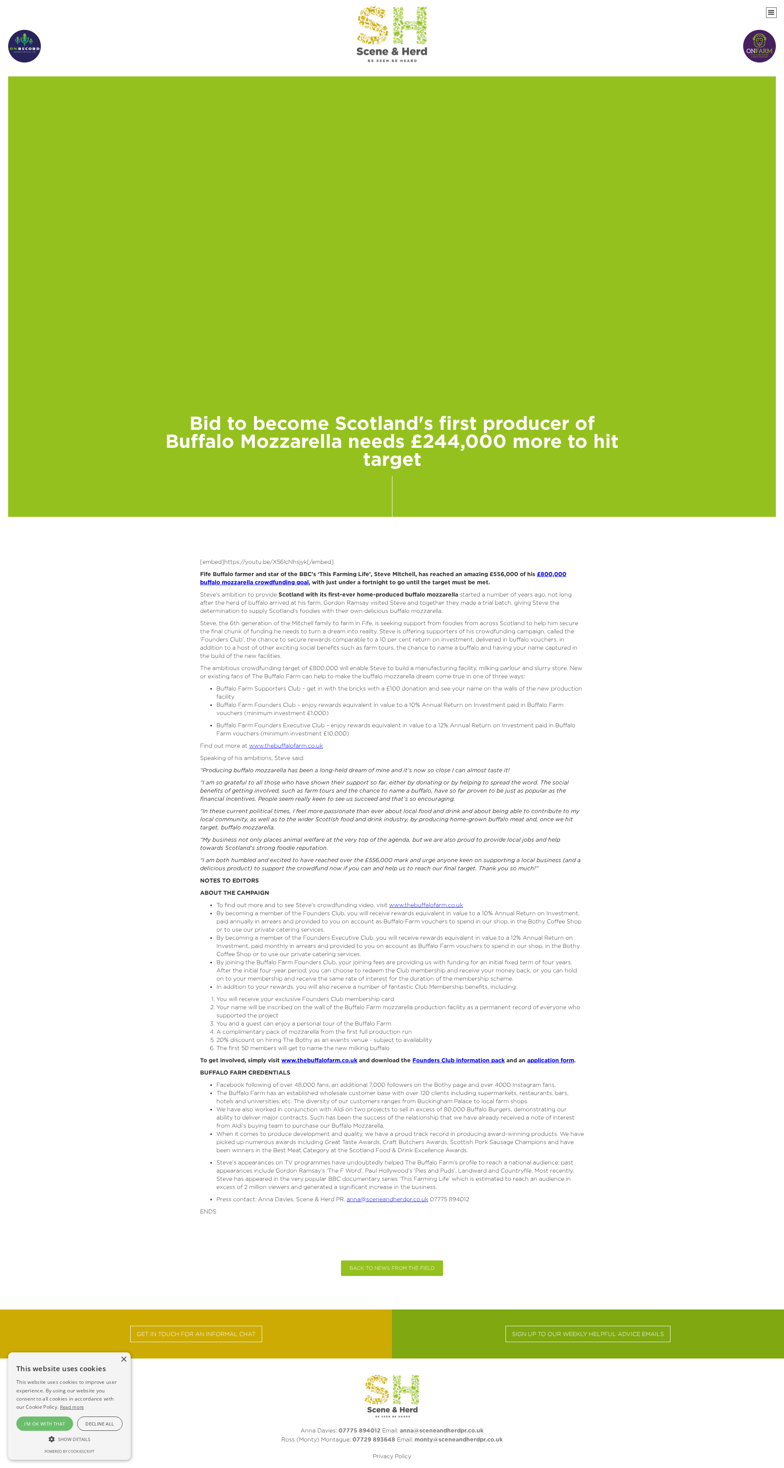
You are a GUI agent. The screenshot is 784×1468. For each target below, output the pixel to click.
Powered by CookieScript (69, 1451)
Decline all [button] (99, 1424)
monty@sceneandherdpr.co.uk (458, 1439)
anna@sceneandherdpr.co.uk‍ (441, 1430)
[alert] (69, 1406)
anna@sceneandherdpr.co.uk (387, 1199)
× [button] (123, 1359)
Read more (72, 1407)
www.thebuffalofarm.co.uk (286, 745)
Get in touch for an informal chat (196, 1334)
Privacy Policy (392, 1456)
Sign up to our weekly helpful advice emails (588, 1334)
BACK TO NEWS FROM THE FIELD (392, 1268)
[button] (771, 12)
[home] (392, 34)
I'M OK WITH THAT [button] (44, 1424)
